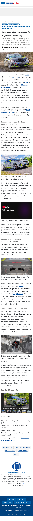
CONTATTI (21, 499)
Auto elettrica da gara (23, 447)
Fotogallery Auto (13, 24)
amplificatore (18, 294)
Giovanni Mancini (23, 510)
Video (9, 28)
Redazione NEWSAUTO (10, 47)
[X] (15, 486)
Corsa (4, 24)
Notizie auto (10, 21)
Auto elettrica (8, 447)
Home (4, 21)
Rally (3, 28)
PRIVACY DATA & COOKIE (22, 502)
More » (24, 483)
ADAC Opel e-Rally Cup (10, 430)
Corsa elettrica (10, 451)
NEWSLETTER (7, 502)
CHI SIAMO (11, 499)
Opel (27, 26)
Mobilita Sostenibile (8, 26)
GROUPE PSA (23, 451)
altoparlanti (23, 286)
